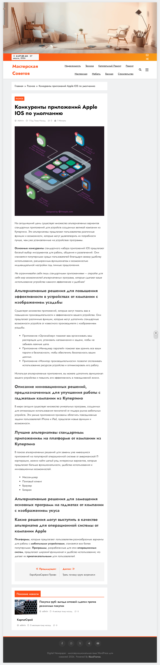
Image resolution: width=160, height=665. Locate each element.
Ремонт (129, 66)
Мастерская (81, 74)
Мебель (96, 74)
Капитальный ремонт (109, 66)
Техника (89, 66)
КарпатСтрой (25, 620)
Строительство (125, 74)
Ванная (109, 74)
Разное (19, 98)
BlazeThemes (95, 656)
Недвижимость (73, 66)
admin (21, 120)
